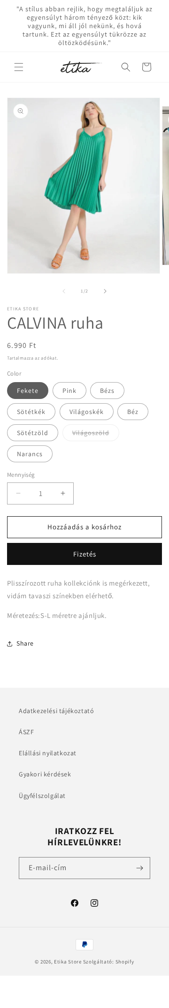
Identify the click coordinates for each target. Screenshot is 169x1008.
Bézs (107, 390)
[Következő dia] (105, 291)
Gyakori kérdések (45, 774)
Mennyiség (21, 475)
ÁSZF (26, 732)
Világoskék (86, 411)
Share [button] (25, 643)
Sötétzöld (32, 433)
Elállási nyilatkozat (48, 753)
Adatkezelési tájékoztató (56, 711)
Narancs (30, 454)
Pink (69, 390)
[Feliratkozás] (139, 868)
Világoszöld (95, 434)
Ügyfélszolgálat (42, 795)
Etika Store (68, 961)
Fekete (27, 390)
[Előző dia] (64, 291)
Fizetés (84, 553)
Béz (132, 411)
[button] (18, 67)
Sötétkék (31, 411)
